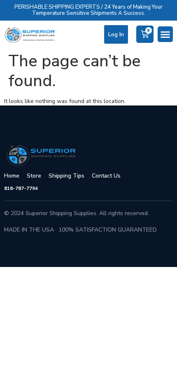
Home (11, 176)
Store (34, 176)
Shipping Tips (66, 176)
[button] (165, 34)
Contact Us (106, 176)
